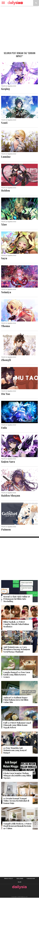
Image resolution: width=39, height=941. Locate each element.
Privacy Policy (8, 878)
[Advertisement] (19, 27)
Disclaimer (20, 878)
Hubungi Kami (31, 878)
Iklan (19, 882)
